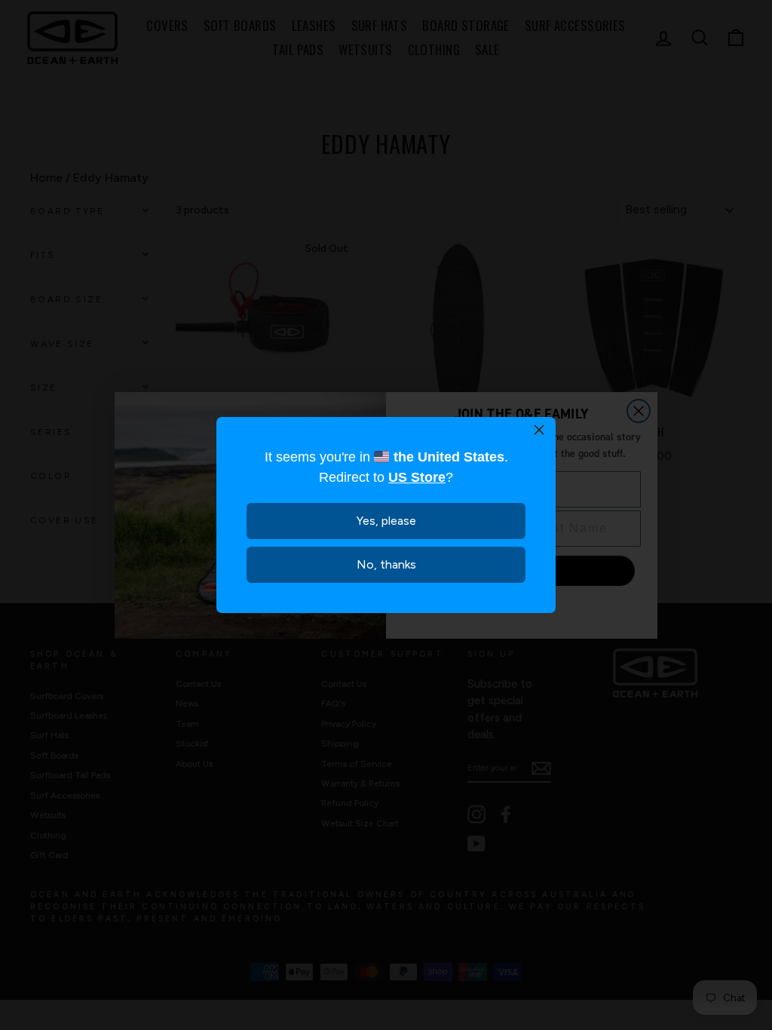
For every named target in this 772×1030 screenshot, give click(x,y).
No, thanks (386, 564)
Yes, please (386, 520)
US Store (417, 477)
